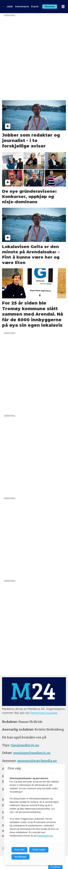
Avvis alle (19, 849)
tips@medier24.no (25, 745)
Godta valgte (38, 849)
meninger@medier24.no (31, 753)
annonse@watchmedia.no (37, 761)
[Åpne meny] (63, 7)
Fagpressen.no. (45, 835)
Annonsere (22, 6)
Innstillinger (55, 867)
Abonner (49, 6)
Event (35, 6)
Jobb (10, 6)
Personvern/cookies (43, 713)
